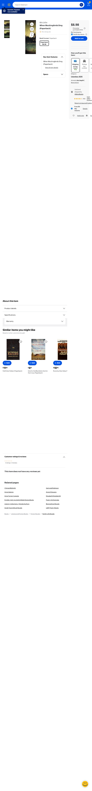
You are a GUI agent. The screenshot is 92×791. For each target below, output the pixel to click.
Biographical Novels (52, 504)
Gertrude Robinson (52, 488)
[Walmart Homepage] (9, 5)
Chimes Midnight (10, 488)
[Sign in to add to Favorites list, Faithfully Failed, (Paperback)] (21, 341)
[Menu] (3, 5)
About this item (10, 301)
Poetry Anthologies (52, 500)
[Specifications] (64, 315)
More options (75, 82)
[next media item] (32, 35)
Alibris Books (79, 94)
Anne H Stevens (51, 492)
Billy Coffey (43, 22)
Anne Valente (8, 492)
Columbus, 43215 (76, 76)
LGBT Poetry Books (52, 508)
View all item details (51, 67)
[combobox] (48, 5)
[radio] (44, 43)
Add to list (80, 115)
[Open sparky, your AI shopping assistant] (85, 784)
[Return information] (85, 34)
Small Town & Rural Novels (13, 508)
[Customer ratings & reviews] (64, 456)
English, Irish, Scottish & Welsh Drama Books (19, 500)
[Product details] (64, 308)
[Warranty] (62, 321)
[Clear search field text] (78, 5)
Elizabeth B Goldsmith (53, 496)
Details (85, 109)
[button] (27, 37)
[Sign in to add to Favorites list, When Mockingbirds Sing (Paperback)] (32, 29)
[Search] (81, 5)
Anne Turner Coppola (11, 496)
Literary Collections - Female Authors (16, 504)
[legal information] (84, 28)
